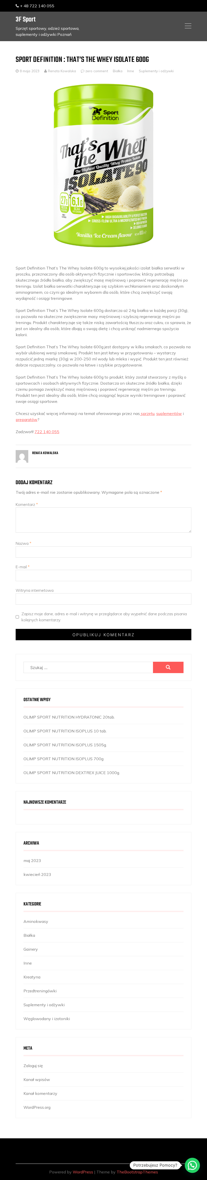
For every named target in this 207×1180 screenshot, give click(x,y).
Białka (117, 71)
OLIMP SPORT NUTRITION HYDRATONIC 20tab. (69, 717)
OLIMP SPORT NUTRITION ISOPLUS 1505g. (65, 744)
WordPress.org (36, 1107)
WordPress (83, 1171)
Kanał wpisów (36, 1079)
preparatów (26, 419)
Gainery (30, 949)
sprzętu (147, 413)
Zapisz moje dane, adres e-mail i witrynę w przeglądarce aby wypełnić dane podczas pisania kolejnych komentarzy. (104, 616)
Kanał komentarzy (40, 1093)
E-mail (23, 566)
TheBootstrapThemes (137, 1171)
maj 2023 (32, 860)
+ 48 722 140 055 (36, 5)
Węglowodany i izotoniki (46, 1018)
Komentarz (27, 504)
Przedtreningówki (40, 990)
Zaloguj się (33, 1065)
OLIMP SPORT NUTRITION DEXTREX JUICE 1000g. (71, 772)
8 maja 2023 (29, 71)
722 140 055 (47, 431)
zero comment (96, 71)
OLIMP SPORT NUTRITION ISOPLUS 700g (63, 758)
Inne (130, 71)
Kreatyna (31, 976)
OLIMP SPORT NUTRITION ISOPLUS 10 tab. (65, 730)
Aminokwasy (35, 921)
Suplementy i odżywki (156, 71)
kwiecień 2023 (37, 874)
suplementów (169, 413)
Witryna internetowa (35, 590)
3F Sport (26, 19)
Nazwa (23, 543)
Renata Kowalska (61, 71)
